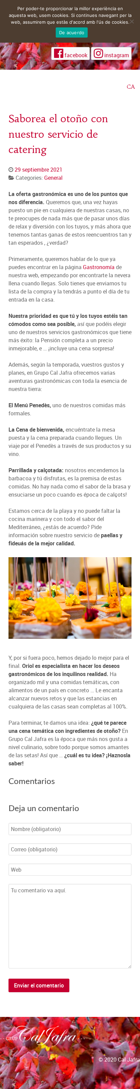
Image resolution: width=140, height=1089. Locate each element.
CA (131, 86)
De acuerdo (72, 32)
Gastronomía (99, 267)
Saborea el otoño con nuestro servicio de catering (58, 134)
